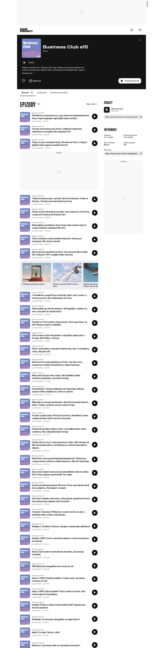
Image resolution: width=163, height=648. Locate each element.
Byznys (31, 62)
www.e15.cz (115, 111)
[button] (131, 30)
